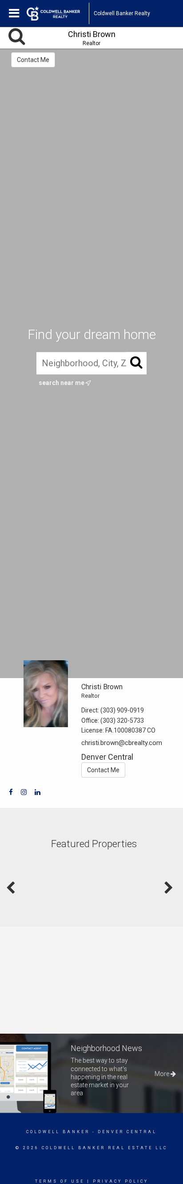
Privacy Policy (120, 1181)
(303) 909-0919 (122, 710)
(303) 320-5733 (122, 720)
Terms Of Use (59, 1181)
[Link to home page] (58, 13)
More (163, 1073)
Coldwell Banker (58, 1132)
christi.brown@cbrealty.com (121, 743)
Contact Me (33, 59)
